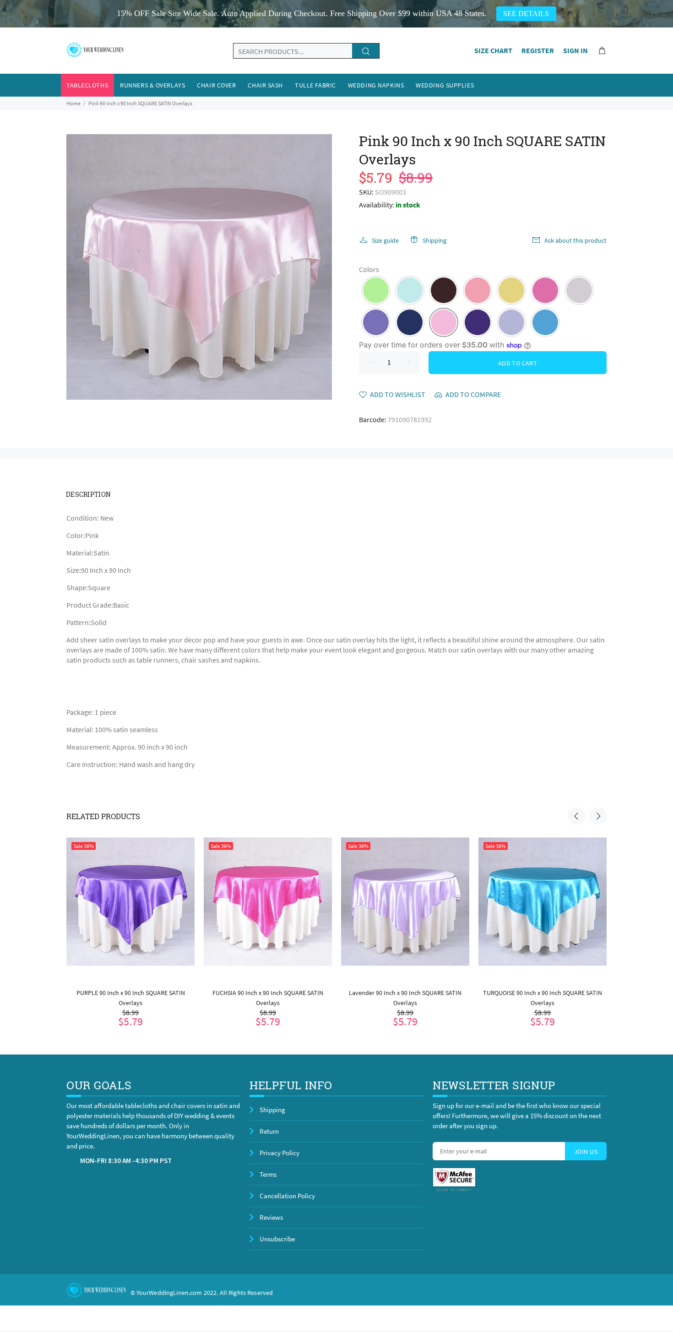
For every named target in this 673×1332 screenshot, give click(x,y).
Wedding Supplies (445, 85)
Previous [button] (576, 816)
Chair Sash (265, 85)
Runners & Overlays (152, 85)
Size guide (385, 240)
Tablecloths (87, 85)
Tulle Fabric (315, 85)
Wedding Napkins (376, 85)
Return (269, 1131)
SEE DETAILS (526, 13)
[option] (130, 920)
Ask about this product (575, 240)
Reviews (271, 1217)
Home (73, 103)
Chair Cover (216, 85)
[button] (376, 290)
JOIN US (585, 1151)
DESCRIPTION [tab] (88, 494)
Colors (369, 269)
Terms (268, 1174)
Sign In (575, 50)
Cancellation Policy (287, 1195)
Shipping (434, 240)
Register (537, 50)
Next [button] (598, 816)
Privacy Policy (279, 1152)
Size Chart (493, 50)
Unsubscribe (277, 1238)
